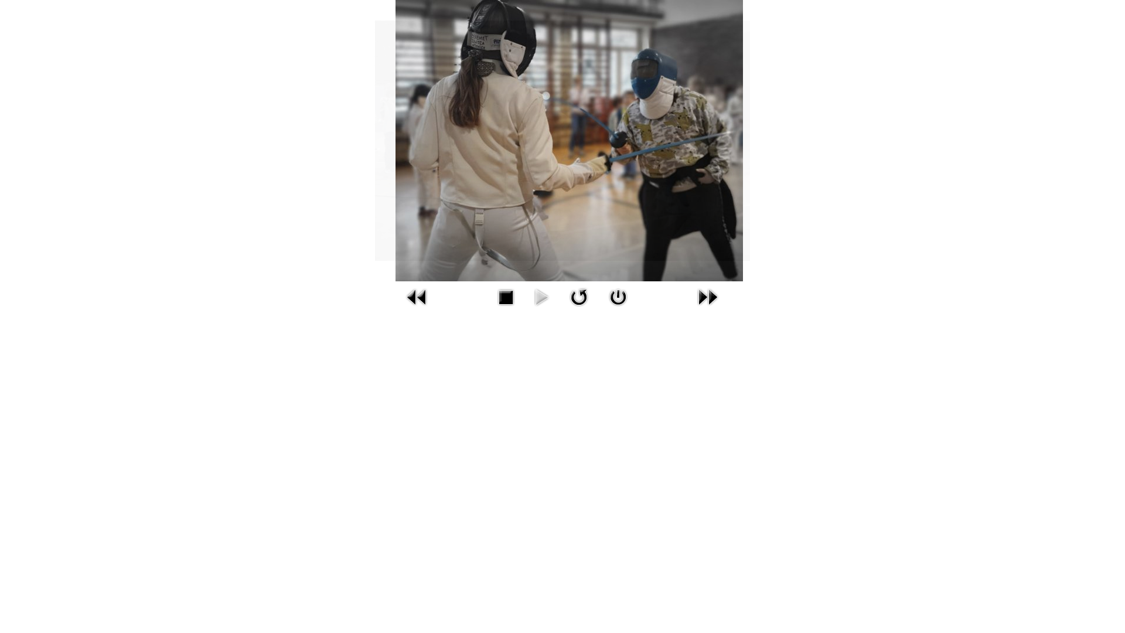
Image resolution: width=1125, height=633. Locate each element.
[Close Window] (618, 296)
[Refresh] (579, 296)
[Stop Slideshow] (506, 296)
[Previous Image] (417, 296)
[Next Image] (708, 296)
